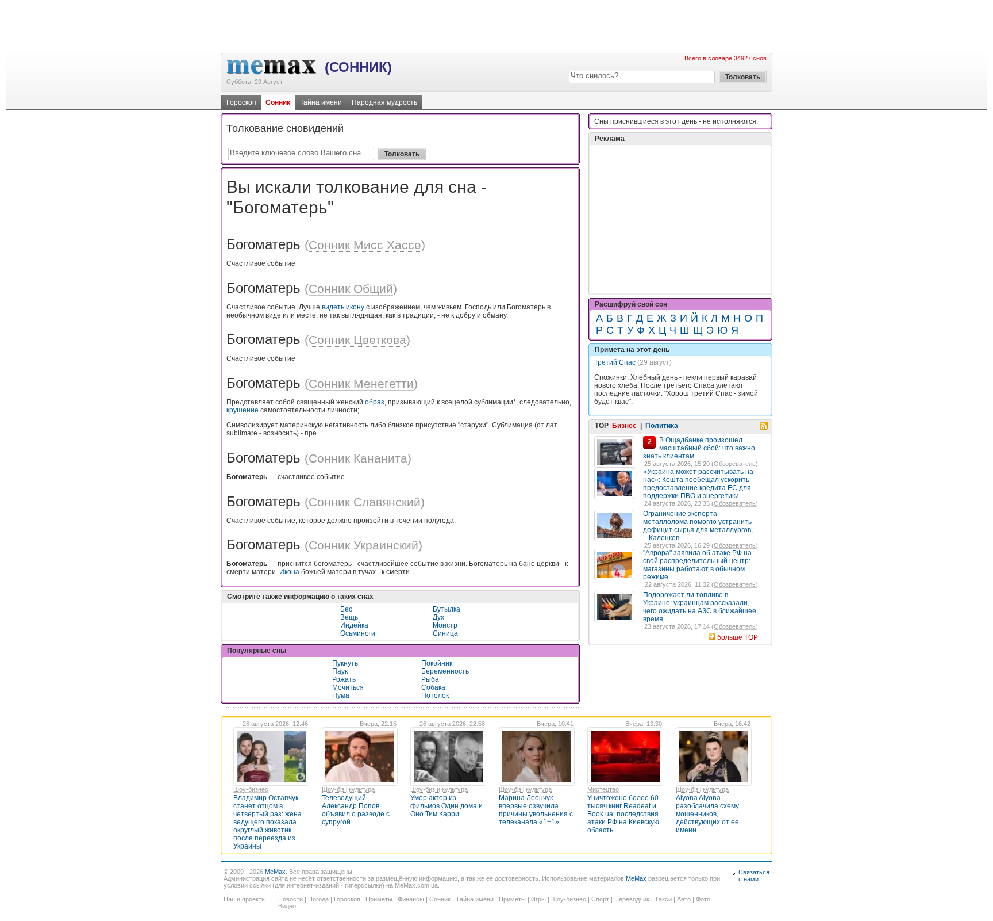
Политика (661, 426)
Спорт (600, 899)
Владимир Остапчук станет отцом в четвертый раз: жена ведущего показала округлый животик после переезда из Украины (267, 822)
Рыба (430, 679)
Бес (346, 609)
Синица (445, 633)
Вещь (349, 617)
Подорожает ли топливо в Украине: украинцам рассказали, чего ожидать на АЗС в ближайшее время (699, 607)
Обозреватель (735, 463)
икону (355, 307)
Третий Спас (615, 362)
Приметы (378, 899)
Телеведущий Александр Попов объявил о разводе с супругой (356, 810)
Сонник (277, 102)
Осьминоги (357, 633)
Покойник (436, 663)
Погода (318, 899)
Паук (340, 671)
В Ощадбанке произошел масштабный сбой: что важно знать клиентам (699, 448)
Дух (438, 617)
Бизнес (624, 426)
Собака (433, 687)
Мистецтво (603, 789)
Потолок (435, 695)
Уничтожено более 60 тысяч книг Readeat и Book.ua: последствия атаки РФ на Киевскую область (623, 814)
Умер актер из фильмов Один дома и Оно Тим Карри (446, 806)
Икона (289, 572)
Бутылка (446, 609)
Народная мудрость (384, 102)
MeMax (275, 871)
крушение (242, 410)
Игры (538, 899)
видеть (333, 307)
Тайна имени (321, 102)
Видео (287, 906)
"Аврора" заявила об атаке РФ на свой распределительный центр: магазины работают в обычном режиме (697, 565)
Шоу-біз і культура (348, 789)
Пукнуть (345, 663)
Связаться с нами (753, 875)
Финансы (411, 899)
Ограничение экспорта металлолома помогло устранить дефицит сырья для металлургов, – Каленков (698, 526)
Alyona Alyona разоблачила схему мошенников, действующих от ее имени (707, 814)
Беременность (445, 671)
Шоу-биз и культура (439, 789)
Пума (340, 695)
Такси (663, 899)
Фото (703, 899)
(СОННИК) (358, 67)
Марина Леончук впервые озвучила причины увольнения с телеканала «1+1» (536, 810)
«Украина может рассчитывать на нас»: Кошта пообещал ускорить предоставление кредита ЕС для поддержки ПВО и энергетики (698, 484)
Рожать (344, 679)
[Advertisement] (496, 26)
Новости (290, 899)
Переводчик (631, 899)
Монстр (445, 625)
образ (374, 402)
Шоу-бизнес (250, 789)
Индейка (354, 625)
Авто (684, 899)
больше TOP (737, 637)
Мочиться (348, 687)
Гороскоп (241, 102)
